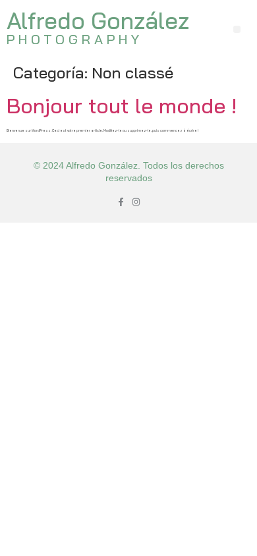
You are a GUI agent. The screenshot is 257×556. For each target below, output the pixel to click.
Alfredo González (98, 20)
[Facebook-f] (121, 202)
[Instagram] (136, 202)
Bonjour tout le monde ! (122, 105)
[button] (237, 29)
